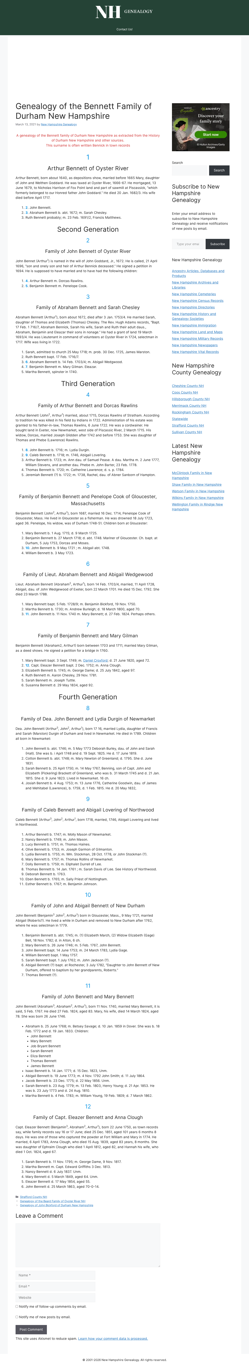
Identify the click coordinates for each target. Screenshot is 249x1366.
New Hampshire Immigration (194, 325)
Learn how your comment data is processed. (113, 1339)
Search (177, 163)
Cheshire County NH (188, 386)
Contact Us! (124, 29)
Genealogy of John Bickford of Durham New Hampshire (56, 1205)
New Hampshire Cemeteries (194, 294)
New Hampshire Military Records (197, 339)
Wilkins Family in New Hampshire (198, 498)
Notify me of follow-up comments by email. (53, 1306)
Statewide (180, 419)
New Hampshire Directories (193, 307)
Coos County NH (185, 392)
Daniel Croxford (95, 660)
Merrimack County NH (189, 406)
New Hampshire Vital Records (195, 352)
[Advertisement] (124, 64)
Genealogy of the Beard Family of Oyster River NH (52, 1201)
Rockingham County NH (190, 412)
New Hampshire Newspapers (195, 345)
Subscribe (217, 244)
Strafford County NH (33, 1196)
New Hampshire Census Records (198, 301)
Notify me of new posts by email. (45, 1317)
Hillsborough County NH (191, 399)
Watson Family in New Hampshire (198, 491)
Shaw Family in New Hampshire (197, 484)
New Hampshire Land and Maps (197, 332)
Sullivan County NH (187, 432)
